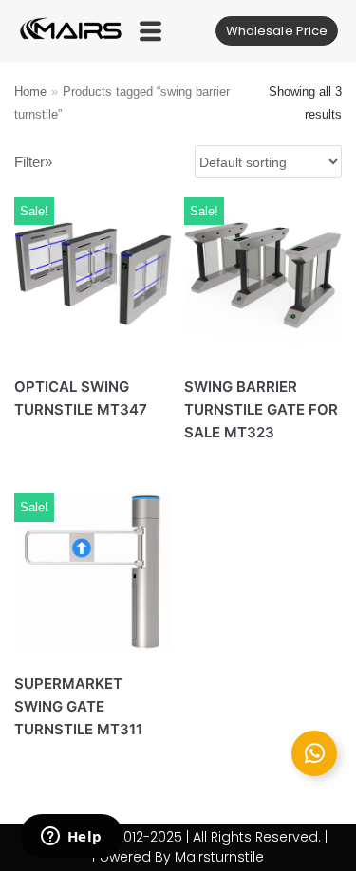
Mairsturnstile (219, 856)
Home (30, 91)
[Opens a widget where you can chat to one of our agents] (71, 838)
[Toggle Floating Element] (314, 753)
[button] (150, 30)
